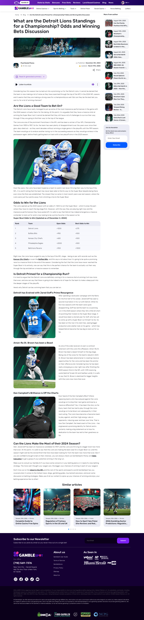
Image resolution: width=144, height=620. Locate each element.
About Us (57, 575)
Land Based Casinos (91, 3)
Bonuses (56, 3)
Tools (72, 9)
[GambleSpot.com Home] (24, 7)
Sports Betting (58, 9)
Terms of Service (59, 560)
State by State (43, 3)
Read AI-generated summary (30, 77)
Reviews (76, 3)
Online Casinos (41, 9)
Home (17, 15)
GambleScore (58, 564)
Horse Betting (115, 9)
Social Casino (99, 9)
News (111, 3)
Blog (104, 3)
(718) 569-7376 (22, 563)
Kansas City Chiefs (21, 259)
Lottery (128, 9)
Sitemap (56, 571)
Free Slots (66, 3)
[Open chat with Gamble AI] (21, 2)
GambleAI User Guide (61, 557)
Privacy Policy (58, 568)
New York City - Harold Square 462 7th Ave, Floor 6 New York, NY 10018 (25, 569)
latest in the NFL (36, 470)
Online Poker (85, 9)
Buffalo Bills (43, 259)
